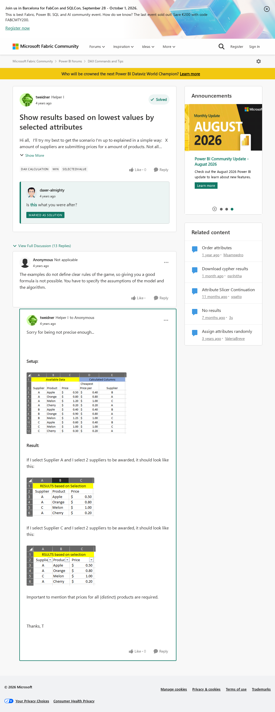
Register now (17, 28)
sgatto (236, 296)
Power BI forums (70, 61)
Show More (34, 155)
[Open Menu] (258, 61)
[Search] (221, 46)
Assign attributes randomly (227, 331)
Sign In (254, 46)
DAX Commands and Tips (105, 61)
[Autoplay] (214, 209)
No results (211, 310)
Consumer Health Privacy (74, 701)
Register (236, 46)
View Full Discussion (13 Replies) (44, 245)
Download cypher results (225, 268)
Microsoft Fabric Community (33, 61)
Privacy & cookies (206, 689)
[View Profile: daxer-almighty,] (31, 192)
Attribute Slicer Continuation (228, 289)
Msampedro (233, 254)
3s (231, 317)
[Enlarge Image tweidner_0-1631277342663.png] (76, 403)
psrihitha (234, 275)
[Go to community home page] (46, 46)
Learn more (190, 73)
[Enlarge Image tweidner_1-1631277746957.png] (60, 497)
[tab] (221, 209)
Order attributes (217, 247)
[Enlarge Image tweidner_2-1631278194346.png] (61, 566)
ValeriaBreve (235, 338)
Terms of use (236, 689)
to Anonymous (82, 317)
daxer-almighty (52, 190)
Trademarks (261, 689)
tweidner (43, 96)
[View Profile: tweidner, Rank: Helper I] (26, 99)
